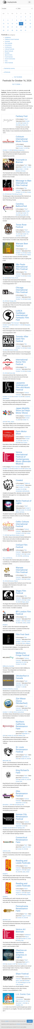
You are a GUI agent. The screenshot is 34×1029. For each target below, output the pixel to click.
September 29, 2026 (21, 662)
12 (3, 23)
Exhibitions (8, 37)
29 (16, 30)
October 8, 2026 (20, 600)
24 (25, 27)
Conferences (8, 47)
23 (21, 27)
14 (12, 23)
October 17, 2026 (7, 150)
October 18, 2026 (18, 396)
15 (16, 23)
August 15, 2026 (26, 915)
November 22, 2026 (25, 938)
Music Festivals (9, 51)
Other (25, 119)
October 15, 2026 (20, 252)
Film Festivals (8, 43)
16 (21, 23)
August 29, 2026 (26, 847)
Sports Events (8, 55)
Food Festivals (9, 57)
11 (30, 20)
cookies (7, 1021)
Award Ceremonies (10, 58)
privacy (18, 1024)
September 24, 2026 (21, 710)
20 (8, 27)
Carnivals (7, 41)
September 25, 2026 (21, 685)
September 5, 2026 (21, 802)
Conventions (8, 45)
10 (25, 20)
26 (3, 30)
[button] (29, 2)
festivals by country (9, 68)
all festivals (7, 72)
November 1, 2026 (22, 169)
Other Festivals (9, 62)
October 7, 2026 (20, 621)
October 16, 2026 (23, 148)
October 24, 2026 (18, 468)
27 (8, 30)
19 (3, 27)
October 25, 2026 (20, 489)
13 (8, 23)
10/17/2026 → (17, 84)
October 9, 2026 (20, 533)
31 (25, 30)
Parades (7, 53)
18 (30, 23)
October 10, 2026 (7, 468)
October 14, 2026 (20, 299)
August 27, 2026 (20, 869)
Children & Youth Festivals (12, 39)
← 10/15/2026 (17, 77)
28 (12, 30)
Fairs (6, 60)
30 (21, 30)
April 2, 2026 (19, 980)
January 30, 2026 (23, 1001)
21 (12, 27)
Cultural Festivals (9, 49)
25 (30, 27)
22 (16, 27)
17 (25, 23)
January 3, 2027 (11, 964)
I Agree (30, 1021)
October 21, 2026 (18, 325)
